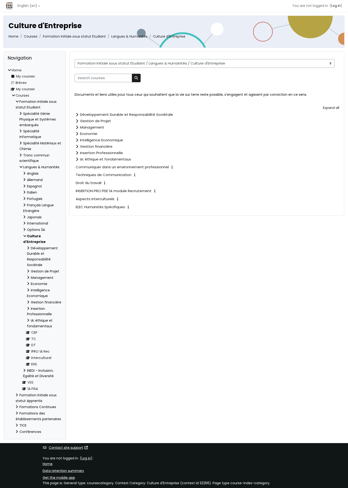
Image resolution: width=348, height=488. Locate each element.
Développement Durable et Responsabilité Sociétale (126, 114)
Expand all (331, 107)
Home (13, 36)
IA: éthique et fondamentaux (105, 159)
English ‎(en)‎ (27, 5)
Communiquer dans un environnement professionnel (122, 166)
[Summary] (173, 166)
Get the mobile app (59, 477)
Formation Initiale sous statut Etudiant (74, 36)
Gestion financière (96, 146)
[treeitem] (35, 251)
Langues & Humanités (129, 36)
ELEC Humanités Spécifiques (100, 206)
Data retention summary (63, 470)
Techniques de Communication (103, 174)
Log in (336, 5)
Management (92, 127)
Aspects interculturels (95, 198)
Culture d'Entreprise (169, 36)
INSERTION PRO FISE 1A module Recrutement (114, 190)
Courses (30, 36)
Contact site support (66, 447)
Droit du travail (88, 182)
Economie (88, 133)
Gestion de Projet (95, 120)
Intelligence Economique (101, 140)
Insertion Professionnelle (101, 152)
